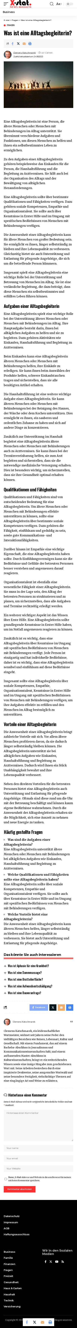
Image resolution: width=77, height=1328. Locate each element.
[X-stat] (20, 4)
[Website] (71, 1022)
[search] (51, 4)
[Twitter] (51, 1262)
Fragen (10, 25)
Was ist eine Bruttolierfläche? (25, 979)
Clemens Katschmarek (24, 52)
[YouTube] (57, 1262)
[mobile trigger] (7, 4)
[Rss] (63, 1262)
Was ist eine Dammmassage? (24, 972)
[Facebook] (45, 1262)
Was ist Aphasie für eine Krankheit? (28, 966)
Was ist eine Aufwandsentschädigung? (30, 986)
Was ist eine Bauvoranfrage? (24, 993)
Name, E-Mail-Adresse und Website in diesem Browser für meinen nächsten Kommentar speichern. (39, 1179)
